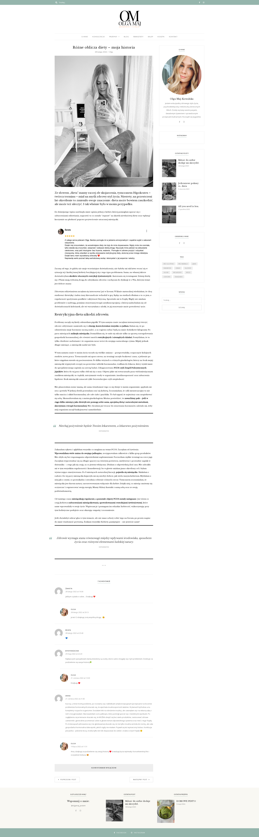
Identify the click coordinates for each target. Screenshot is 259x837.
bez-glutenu (169, 264)
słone (166, 272)
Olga (111, 52)
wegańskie (177, 272)
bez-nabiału (183, 264)
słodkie (188, 268)
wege (188, 272)
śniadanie (179, 277)
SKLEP (150, 37)
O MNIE (84, 37)
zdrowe (167, 277)
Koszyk (161, 37)
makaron (167, 268)
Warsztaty (138, 37)
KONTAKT (173, 37)
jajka (194, 264)
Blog (126, 37)
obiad (178, 268)
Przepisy (113, 37)
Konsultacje (98, 37)
